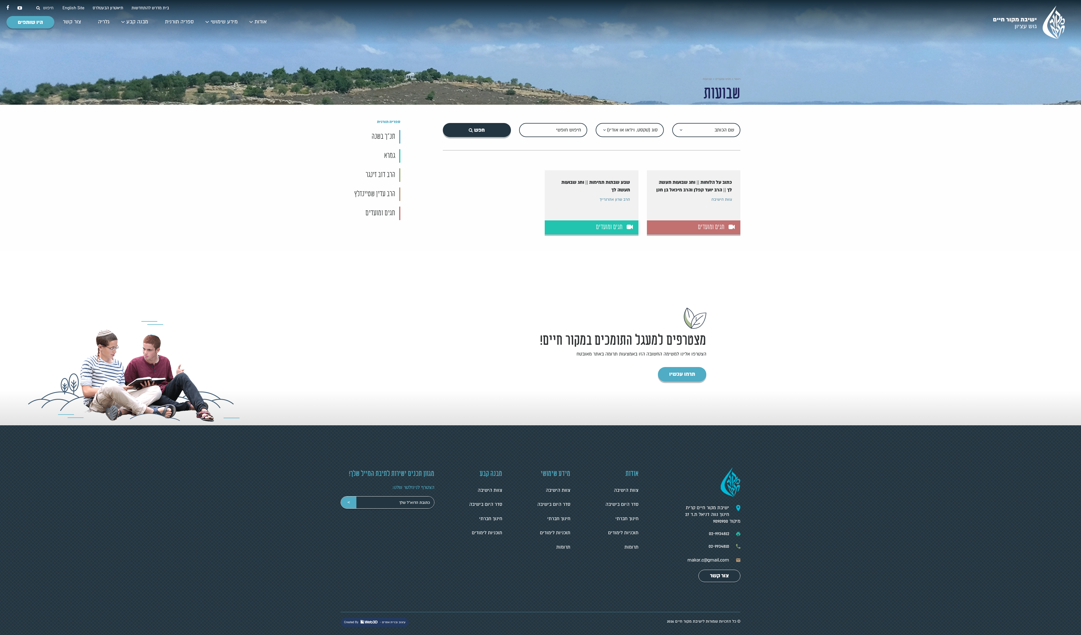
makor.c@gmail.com (708, 560)
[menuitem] (260, 22)
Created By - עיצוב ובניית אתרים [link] (374, 622)
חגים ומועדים (723, 79)
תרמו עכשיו (682, 374)
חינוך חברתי (626, 519)
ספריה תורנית (179, 22)
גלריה (104, 22)
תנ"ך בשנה (383, 136)
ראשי (737, 79)
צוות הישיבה (626, 490)
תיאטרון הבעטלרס (107, 7)
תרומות (631, 547)
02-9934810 (719, 546)
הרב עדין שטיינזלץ (374, 194)
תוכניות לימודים (623, 533)
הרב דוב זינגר (380, 175)
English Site (72, 7)
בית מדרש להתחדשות (149, 7)
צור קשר (72, 22)
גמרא (389, 155)
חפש (479, 130)
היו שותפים (30, 22)
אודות (260, 22)
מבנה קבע (137, 22)
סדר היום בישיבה (622, 504)
